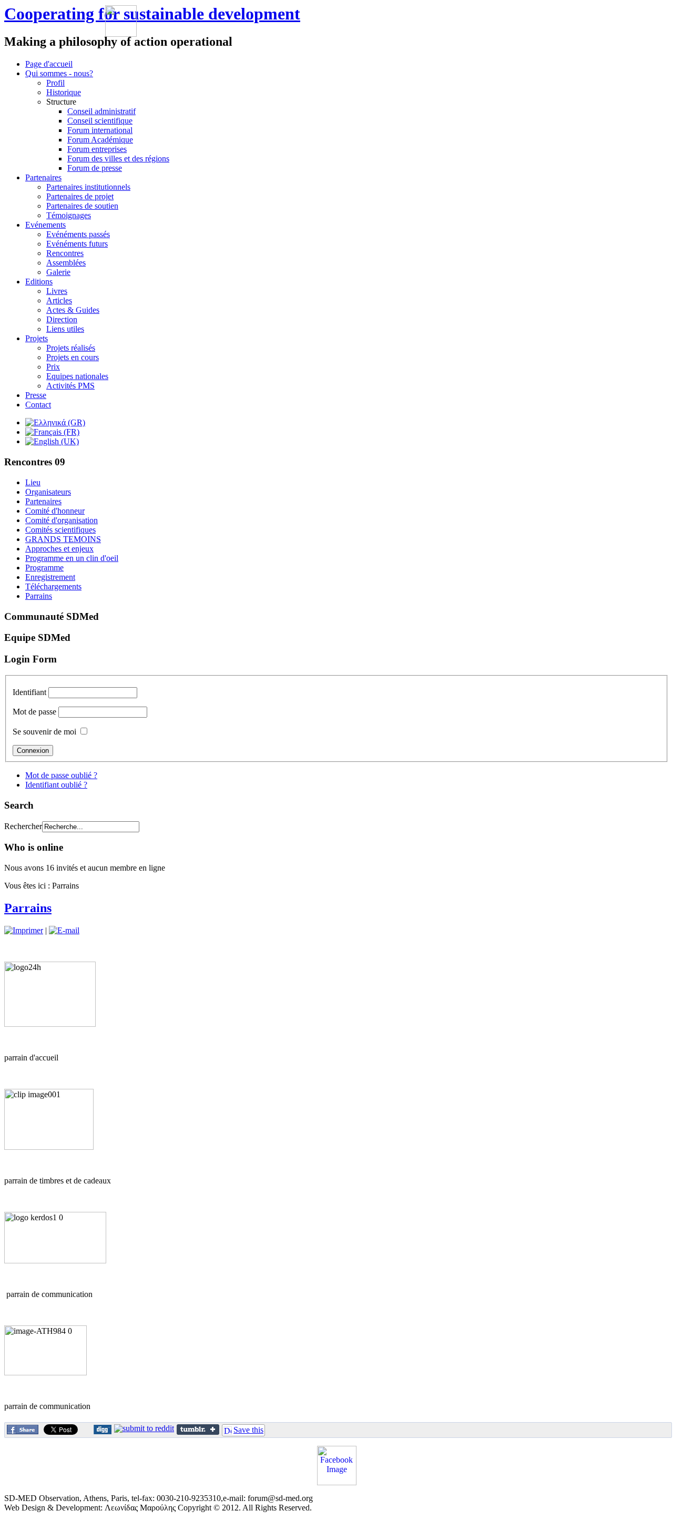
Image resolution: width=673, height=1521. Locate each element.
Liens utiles (65, 328)
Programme (44, 567)
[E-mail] (64, 930)
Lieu (32, 482)
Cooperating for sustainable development (152, 13)
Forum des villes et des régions (118, 158)
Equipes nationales (77, 376)
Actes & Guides (72, 309)
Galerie (58, 272)
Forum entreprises (97, 149)
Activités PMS (70, 385)
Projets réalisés (70, 347)
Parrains (38, 595)
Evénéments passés (78, 234)
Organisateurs (48, 491)
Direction (61, 319)
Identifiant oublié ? (56, 784)
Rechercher (23, 826)
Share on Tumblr (198, 1429)
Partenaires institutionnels (88, 186)
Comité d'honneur (55, 510)
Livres (56, 291)
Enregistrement (50, 577)
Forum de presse (94, 168)
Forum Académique (100, 139)
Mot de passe (34, 711)
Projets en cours (72, 357)
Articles (59, 300)
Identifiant (29, 692)
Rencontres (65, 253)
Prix (53, 366)
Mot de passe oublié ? (61, 775)
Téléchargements (53, 586)
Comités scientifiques (60, 529)
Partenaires (43, 501)
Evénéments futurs (77, 243)
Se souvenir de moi (44, 731)
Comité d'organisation (61, 520)
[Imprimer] (23, 930)
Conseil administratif (101, 111)
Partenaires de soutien (82, 205)
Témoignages (68, 215)
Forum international (99, 130)
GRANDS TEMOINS (63, 539)
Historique (63, 92)
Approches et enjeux (59, 548)
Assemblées (66, 262)
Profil (55, 82)
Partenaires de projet (80, 196)
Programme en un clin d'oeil (71, 558)
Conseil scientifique (99, 120)
